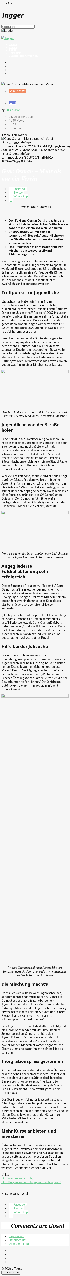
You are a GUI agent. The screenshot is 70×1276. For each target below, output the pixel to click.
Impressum (16, 1236)
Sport (12, 103)
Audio (13, 47)
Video (13, 44)
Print (12, 50)
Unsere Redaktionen (23, 55)
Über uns (15, 53)
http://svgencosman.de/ (17, 1178)
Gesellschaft (17, 91)
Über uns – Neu (19, 1244)
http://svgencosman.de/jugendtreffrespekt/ (31, 1182)
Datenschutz (17, 1240)
